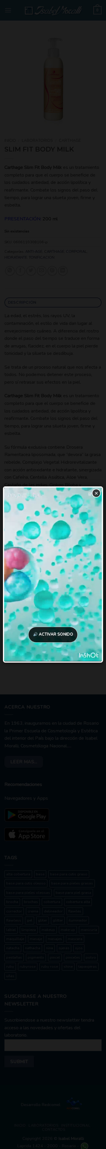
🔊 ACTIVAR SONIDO (53, 634)
